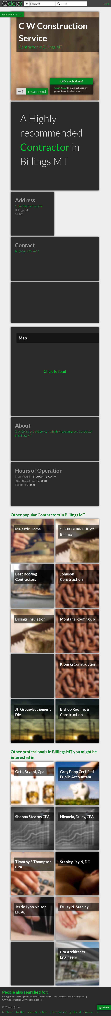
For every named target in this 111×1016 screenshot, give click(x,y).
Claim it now (60, 87)
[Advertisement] (55, 302)
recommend (37, 91)
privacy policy (58, 1012)
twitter (20, 1012)
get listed (75, 1012)
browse (88, 1012)
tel (27, 251)
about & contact (37, 1012)
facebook (7, 1012)
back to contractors (12, 14)
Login (106, 3)
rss (97, 1012)
